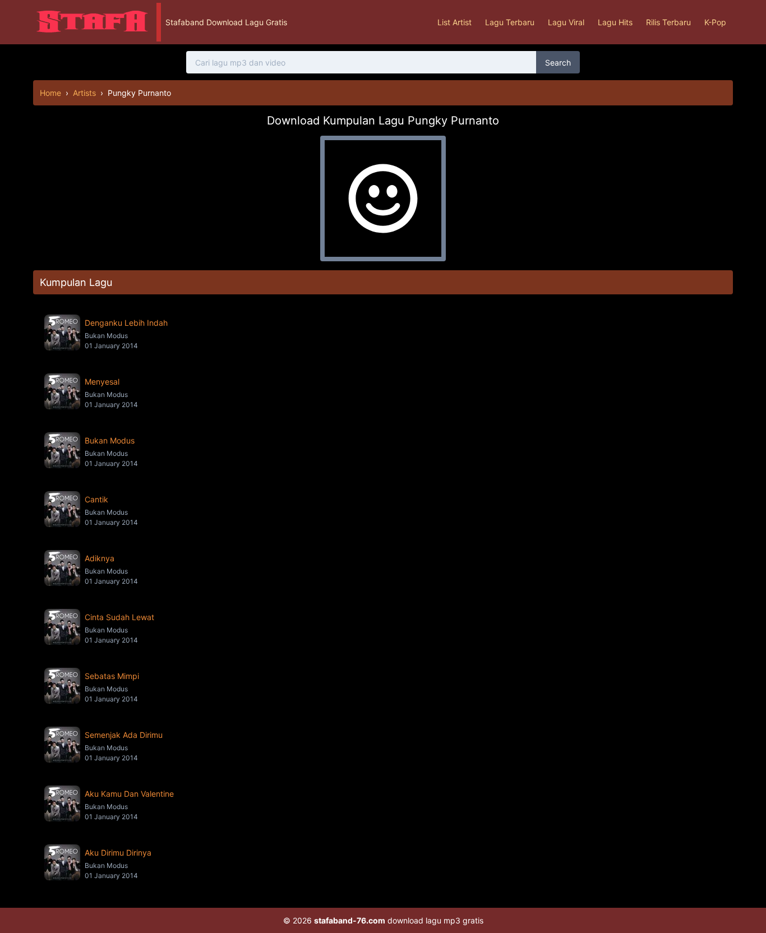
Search (558, 62)
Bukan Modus (110, 440)
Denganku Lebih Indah (126, 322)
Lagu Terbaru (509, 22)
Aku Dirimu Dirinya (118, 852)
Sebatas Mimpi (112, 676)
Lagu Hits (615, 22)
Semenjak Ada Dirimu (124, 735)
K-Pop (715, 22)
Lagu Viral (566, 22)
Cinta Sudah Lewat (119, 617)
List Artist (454, 22)
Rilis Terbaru (668, 22)
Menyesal (102, 381)
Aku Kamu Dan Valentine (129, 793)
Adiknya (99, 558)
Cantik (96, 499)
